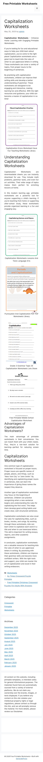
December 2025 (11, 627)
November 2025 (11, 631)
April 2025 (8, 655)
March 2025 (9, 659)
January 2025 (10, 666)
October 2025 (10, 634)
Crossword (8, 603)
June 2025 (8, 648)
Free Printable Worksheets (20, 3)
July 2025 (8, 645)
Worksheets (12, 573)
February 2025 (10, 663)
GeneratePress (21, 759)
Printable (8, 607)
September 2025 (11, 638)
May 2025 (8, 652)
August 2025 (9, 641)
